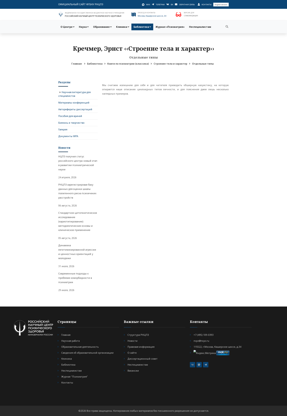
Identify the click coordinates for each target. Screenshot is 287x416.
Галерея (62, 129)
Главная (76, 63)
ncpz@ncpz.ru (201, 340)
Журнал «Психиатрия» (170, 26)
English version (221, 4)
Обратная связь (187, 4)
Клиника (121, 26)
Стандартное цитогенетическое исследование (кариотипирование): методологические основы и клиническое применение (77, 221)
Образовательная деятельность (80, 346)
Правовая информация (141, 346)
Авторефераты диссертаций (75, 109)
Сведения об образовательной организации (87, 352)
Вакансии (133, 370)
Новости (133, 340)
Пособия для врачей (70, 116)
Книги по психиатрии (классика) (128, 63)
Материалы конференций (73, 102)
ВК (172, 4)
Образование (101, 26)
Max (148, 4)
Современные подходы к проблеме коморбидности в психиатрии (75, 278)
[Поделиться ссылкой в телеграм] (205, 364)
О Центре (66, 26)
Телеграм (160, 4)
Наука (83, 26)
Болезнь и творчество (71, 122)
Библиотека (141, 26)
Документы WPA (68, 136)
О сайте (132, 352)
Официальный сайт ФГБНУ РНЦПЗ (80, 4)
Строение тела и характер (170, 63)
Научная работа (70, 340)
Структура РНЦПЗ (138, 334)
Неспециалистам (200, 26)
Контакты (207, 4)
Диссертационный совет (143, 358)
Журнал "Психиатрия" (74, 376)
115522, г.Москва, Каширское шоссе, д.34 (217, 346)
